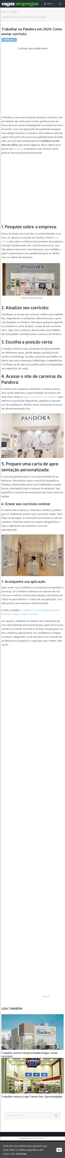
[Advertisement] (32, 82)
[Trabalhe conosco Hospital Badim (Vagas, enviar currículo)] (32, 1032)
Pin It (46, 996)
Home (3, 11)
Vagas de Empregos (35, 1138)
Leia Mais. (21, 1153)
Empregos (13, 11)
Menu (50, 3)
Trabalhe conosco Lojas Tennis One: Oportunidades (31, 1096)
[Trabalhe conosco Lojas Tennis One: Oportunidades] (32, 1075)
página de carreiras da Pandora (40, 396)
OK (59, 1150)
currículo (18, 148)
